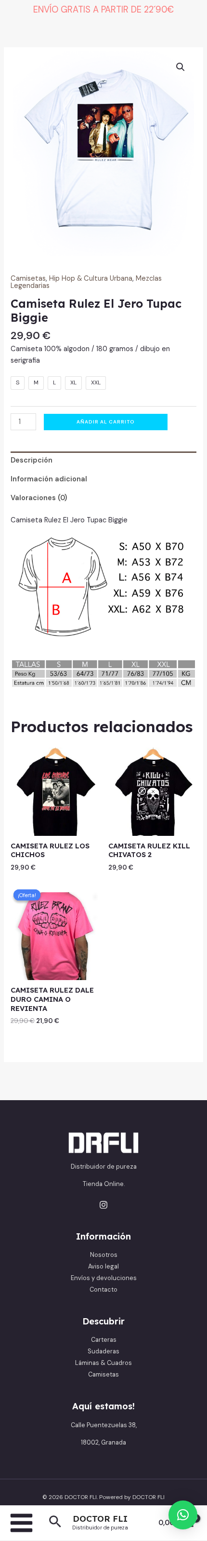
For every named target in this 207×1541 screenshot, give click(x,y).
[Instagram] (103, 1204)
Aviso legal (103, 1266)
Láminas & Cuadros (103, 1363)
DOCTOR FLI (100, 1519)
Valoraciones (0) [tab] (39, 498)
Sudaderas (103, 1351)
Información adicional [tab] (49, 479)
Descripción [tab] (31, 460)
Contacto (103, 1289)
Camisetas (28, 278)
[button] (55, 1522)
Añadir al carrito (106, 422)
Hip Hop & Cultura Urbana (90, 278)
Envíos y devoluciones (104, 1278)
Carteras (103, 1340)
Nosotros (103, 1255)
